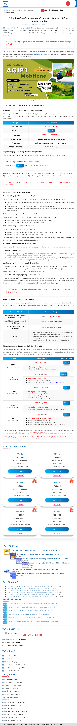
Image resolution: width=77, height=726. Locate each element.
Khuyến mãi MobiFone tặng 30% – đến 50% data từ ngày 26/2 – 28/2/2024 (33, 621)
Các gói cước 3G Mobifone (13, 682)
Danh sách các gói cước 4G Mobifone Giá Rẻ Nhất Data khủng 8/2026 (49, 564)
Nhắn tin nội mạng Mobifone (13, 714)
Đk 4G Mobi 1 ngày (10, 662)
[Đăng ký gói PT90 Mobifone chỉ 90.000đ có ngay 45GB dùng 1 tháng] (13, 576)
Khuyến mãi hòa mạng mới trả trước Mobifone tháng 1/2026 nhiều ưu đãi (32, 607)
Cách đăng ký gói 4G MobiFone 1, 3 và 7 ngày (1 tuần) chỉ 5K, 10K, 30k (37, 724)
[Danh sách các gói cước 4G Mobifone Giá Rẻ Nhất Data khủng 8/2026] (25, 565)
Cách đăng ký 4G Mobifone (13, 656)
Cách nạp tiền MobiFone (12, 720)
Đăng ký (51, 130)
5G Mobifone (45, 25)
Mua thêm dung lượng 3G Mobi (14, 717)
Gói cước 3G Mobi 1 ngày (12, 685)
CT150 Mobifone (33, 289)
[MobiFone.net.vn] (38, 4)
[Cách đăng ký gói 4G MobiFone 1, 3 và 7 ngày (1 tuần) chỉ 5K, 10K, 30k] (7, 552)
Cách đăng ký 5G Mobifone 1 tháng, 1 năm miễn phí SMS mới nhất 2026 (37, 569)
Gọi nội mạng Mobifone (12, 694)
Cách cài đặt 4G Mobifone (13, 671)
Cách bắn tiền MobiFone (12, 705)
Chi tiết (19, 475)
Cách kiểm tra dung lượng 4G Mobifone (17, 668)
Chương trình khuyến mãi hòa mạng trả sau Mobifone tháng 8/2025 (30, 610)
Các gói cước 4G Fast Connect (14, 665)
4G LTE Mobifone (16, 10)
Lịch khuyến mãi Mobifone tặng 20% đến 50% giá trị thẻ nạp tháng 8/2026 (31, 596)
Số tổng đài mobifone (11, 691)
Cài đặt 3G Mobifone (11, 688)
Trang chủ (6, 10)
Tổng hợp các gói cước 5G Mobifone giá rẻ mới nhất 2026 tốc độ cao (40, 554)
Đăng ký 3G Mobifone (11, 679)
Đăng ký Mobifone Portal (12, 708)
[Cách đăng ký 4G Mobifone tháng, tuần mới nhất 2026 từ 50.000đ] (19, 561)
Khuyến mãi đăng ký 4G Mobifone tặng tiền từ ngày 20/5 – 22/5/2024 (31, 617)
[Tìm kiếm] (43, 10)
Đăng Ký (19, 471)
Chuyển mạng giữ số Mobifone (14, 702)
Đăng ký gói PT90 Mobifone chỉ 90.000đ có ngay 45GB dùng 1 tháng (40, 574)
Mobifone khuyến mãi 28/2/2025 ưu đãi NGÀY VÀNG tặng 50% (28, 614)
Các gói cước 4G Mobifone (13, 659)
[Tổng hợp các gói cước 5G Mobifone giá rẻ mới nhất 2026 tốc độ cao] (13, 556)
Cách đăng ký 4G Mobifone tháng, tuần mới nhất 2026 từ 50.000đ (45, 559)
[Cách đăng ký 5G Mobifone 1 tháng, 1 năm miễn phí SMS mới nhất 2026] (7, 571)
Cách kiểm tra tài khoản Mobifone (15, 711)
